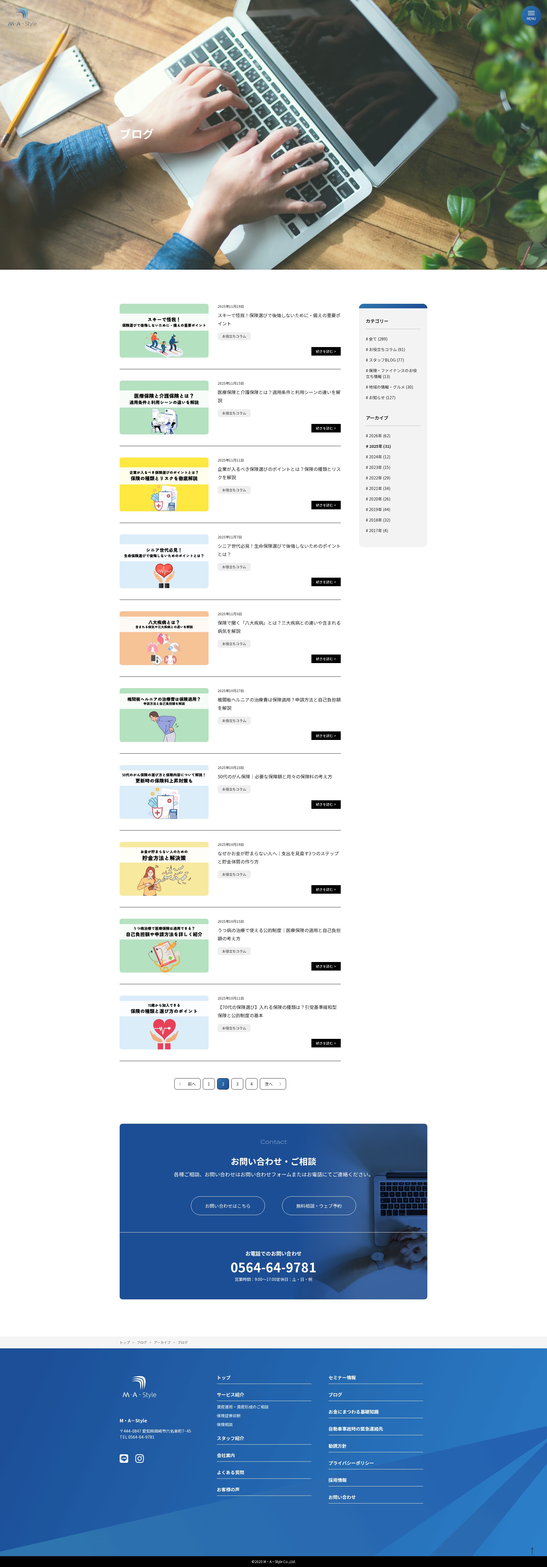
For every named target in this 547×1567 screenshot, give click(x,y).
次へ (269, 1084)
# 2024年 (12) (378, 457)
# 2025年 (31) (378, 446)
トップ (125, 1342)
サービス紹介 (230, 1394)
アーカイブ (162, 1342)
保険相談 (225, 1424)
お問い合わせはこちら (228, 1205)
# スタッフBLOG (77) (385, 360)
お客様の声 (228, 1489)
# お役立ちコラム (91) (385, 349)
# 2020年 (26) (378, 499)
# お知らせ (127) (380, 397)
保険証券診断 (229, 1415)
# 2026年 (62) (378, 435)
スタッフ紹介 (230, 1438)
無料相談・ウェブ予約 (319, 1205)
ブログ (142, 1342)
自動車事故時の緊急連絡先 (355, 1428)
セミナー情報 (342, 1377)
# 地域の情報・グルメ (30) (389, 387)
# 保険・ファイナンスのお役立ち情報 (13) (391, 373)
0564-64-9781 (273, 1267)
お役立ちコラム (234, 336)
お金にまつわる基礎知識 (353, 1411)
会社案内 (226, 1455)
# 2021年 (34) (378, 488)
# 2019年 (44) (378, 509)
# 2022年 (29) (378, 478)
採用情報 (337, 1479)
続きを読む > (326, 351)
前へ (192, 1084)
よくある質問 (230, 1472)
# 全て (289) (376, 339)
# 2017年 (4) (377, 530)
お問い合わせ (342, 1497)
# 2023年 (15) (378, 467)
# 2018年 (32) (378, 520)
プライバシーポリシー (351, 1462)
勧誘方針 (337, 1445)
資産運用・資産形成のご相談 (243, 1407)
